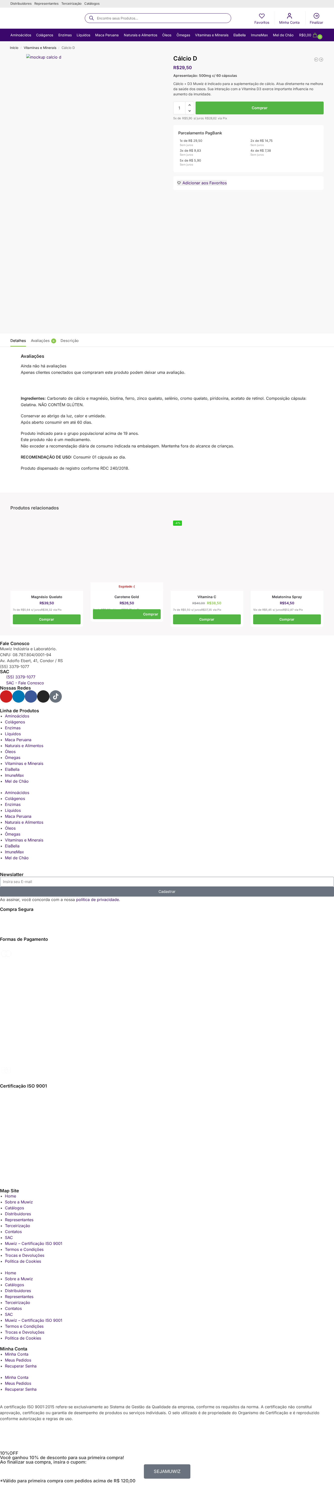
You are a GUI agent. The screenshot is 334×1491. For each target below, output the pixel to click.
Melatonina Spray (287, 597)
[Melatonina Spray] (287, 554)
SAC (9, 1237)
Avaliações (43, 340)
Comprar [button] (46, 619)
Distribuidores (21, 3)
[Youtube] (6, 696)
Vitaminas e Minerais (40, 48)
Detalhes (18, 340)
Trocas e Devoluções (24, 1255)
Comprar (259, 107)
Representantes (46, 3)
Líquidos (13, 733)
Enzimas (13, 727)
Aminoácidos (17, 716)
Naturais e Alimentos (24, 745)
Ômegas (12, 757)
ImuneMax (14, 775)
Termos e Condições (24, 1249)
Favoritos (261, 22)
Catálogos (92, 3)
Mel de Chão (17, 781)
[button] (311, 35)
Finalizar (316, 22)
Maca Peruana (18, 739)
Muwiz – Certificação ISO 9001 (33, 1243)
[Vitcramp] (316, 59)
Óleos (10, 751)
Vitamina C (207, 597)
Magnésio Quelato (46, 597)
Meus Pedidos (18, 1360)
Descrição (70, 340)
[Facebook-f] (31, 696)
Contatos (13, 1231)
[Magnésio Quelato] (46, 554)
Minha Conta (289, 22)
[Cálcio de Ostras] (321, 59)
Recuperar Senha (21, 1366)
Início (14, 48)
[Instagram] (43, 696)
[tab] (19, 340)
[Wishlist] (80, 525)
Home (10, 1196)
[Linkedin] (18, 696)
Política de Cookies (23, 1261)
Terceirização (71, 3)
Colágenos (15, 721)
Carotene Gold (126, 597)
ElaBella (12, 769)
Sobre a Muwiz (19, 1201)
